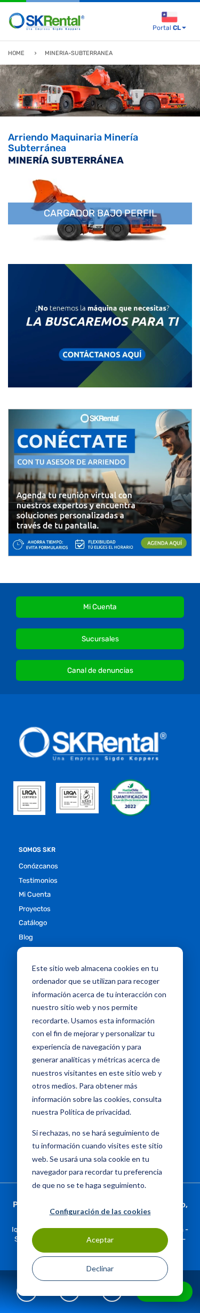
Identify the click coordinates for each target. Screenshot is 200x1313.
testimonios (38, 880)
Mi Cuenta (100, 606)
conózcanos (38, 866)
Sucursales (100, 638)
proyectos (35, 909)
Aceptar (100, 1239)
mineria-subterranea (79, 53)
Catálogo (33, 923)
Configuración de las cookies (100, 1211)
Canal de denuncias (100, 670)
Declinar (100, 1268)
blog (26, 937)
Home (16, 53)
